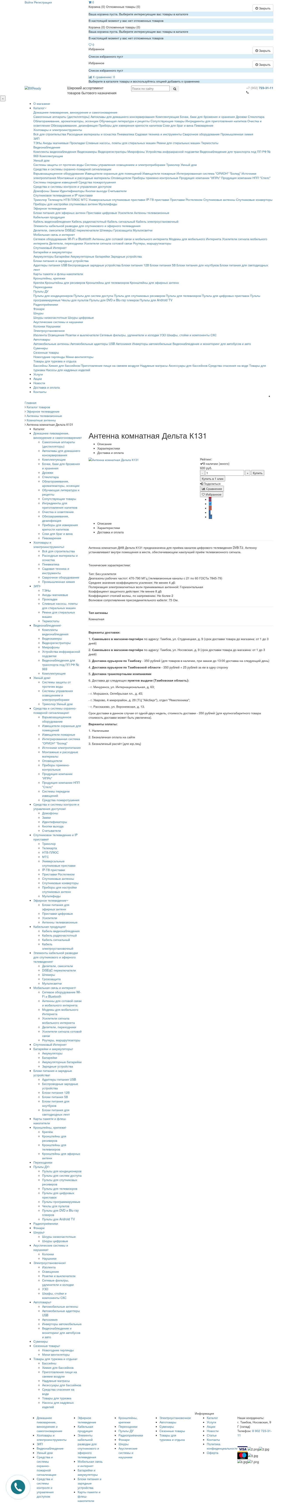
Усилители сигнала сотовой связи (108, 243)
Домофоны (41, 191)
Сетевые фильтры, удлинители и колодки (129, 335)
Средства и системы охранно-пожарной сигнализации (72, 169)
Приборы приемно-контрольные (155, 178)
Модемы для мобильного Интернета (195, 239)
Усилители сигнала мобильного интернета (58, 1020)
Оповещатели (121, 178)
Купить (257, 473)
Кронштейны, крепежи (49, 278)
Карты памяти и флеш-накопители (58, 274)
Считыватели (117, 191)
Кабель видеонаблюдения (52, 221)
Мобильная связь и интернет (54, 234)
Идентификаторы (72, 191)
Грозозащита (122, 230)
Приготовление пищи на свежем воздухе (110, 365)
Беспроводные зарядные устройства (94, 265)
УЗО (163, 335)
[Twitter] (210, 503)
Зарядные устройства (126, 256)
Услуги (38, 374)
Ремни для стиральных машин (178, 143)
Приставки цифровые (101, 212)
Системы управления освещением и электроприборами (125, 164)
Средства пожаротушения (97, 182)
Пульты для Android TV (156, 300)
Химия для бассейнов (64, 365)
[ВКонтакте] (210, 517)
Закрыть (264, 8)
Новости (39, 383)
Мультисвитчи (142, 230)
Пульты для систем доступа (93, 295)
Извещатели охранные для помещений (113, 173)
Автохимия (123, 343)
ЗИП (36, 138)
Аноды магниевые (56, 143)
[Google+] (210, 508)
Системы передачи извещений (55, 182)
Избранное (213, 494)
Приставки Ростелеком (186, 199)
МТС (84, 199)
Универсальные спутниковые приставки (117, 199)
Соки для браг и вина (178, 125)
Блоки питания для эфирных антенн (59, 212)
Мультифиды (108, 204)
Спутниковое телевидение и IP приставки (63, 195)
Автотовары (41, 339)
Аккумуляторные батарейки (90, 256)
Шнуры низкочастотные (50, 317)
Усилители (125, 212)
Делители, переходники (66, 243)
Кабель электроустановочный (157, 221)
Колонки (39, 326)
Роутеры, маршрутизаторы (152, 243)
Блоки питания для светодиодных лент (56, 1112)
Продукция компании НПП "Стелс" (246, 178)
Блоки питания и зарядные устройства (61, 260)
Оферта (212, 1452)
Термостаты (209, 143)
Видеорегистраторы (112, 151)
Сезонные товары (46, 352)
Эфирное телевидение (49, 208)
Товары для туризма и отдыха (54, 361)
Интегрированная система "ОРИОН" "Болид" (208, 173)
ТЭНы (37, 143)
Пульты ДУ (40, 291)
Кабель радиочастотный (89, 221)
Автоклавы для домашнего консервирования (123, 116)
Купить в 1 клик (212, 478)
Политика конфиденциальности (222, 1446)
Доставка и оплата (46, 387)
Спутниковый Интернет (50, 247)
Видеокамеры (87, 151)
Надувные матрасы (154, 365)
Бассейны (40, 365)
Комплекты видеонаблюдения (54, 151)
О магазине (41, 103)
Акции (37, 378)
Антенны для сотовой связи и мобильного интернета (130, 239)
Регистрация (43, 2)
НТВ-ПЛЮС (71, 199)
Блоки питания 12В (135, 265)
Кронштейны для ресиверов (65, 282)
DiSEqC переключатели (82, 230)
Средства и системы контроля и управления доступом (72, 186)
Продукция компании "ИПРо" (199, 178)
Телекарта (55, 199)
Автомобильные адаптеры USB (92, 343)
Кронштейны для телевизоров (107, 282)
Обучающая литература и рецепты (124, 121)
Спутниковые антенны (219, 199)
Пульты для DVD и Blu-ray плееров (114, 300)
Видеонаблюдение (46, 147)
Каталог (39, 108)
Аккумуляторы (43, 256)
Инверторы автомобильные (152, 343)
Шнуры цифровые (81, 317)
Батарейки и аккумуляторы (52, 252)
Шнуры (38, 313)
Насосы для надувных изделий (68, 370)
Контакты (39, 391)
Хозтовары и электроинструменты (57, 129)
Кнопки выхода (96, 191)
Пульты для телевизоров (183, 295)
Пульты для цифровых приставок (225, 295)
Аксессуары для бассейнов (188, 365)
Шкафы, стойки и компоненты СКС (192, 335)
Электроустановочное (49, 330)
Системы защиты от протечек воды (58, 164)
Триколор (40, 199)
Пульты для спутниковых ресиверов (139, 295)
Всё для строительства (49, 134)
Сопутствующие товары (168, 121)
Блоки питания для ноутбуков (197, 265)
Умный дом (41, 160)
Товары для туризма (56, 1398)
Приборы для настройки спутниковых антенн (65, 204)
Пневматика (125, 134)
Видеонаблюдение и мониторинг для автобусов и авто (212, 343)
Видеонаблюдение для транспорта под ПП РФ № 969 (60, 664)
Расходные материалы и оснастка (91, 134)
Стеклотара (256, 116)
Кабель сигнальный (121, 221)
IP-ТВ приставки (157, 199)
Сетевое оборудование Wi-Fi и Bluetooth (62, 239)
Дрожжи (241, 116)
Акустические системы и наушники (58, 322)
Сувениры (40, 348)
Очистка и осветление (58, 512)
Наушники (53, 326)
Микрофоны (136, 151)
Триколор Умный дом (181, 164)
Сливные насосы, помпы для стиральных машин (121, 143)
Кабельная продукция (49, 217)
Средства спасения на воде (228, 365)
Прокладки (77, 143)
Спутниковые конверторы (254, 199)
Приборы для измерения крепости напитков (130, 125)
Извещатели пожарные (159, 173)
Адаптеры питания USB (50, 265)
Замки (54, 191)
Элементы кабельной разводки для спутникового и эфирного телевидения (86, 226)
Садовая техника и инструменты (158, 134)
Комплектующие (167, 116)
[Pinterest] (210, 499)
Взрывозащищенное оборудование (58, 173)
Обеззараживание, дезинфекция (74, 125)
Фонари (39, 309)
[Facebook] (210, 512)
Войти (29, 2)
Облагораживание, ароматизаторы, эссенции (65, 121)
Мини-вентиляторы (79, 357)
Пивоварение (203, 125)
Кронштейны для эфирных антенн (154, 282)
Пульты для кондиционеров (53, 295)
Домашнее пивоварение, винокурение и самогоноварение (75, 112)
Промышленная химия (237, 134)
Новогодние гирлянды (49, 357)
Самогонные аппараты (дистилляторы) (61, 116)
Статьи (212, 1435)
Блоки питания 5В (163, 265)
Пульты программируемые (61, 1201)
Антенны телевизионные (151, 212)
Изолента (40, 335)
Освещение (56, 335)
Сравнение (213, 488)
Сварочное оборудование (201, 134)
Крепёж (38, 282)
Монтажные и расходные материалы (83, 178)
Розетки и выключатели (82, 335)
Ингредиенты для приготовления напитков (216, 121)
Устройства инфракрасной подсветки (172, 151)
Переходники (42, 287)
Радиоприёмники (45, 304)
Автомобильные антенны (51, 343)
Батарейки (62, 256)
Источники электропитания (61, 747)
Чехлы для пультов (74, 300)
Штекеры (106, 230)
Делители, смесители (48, 230)
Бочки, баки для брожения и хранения (207, 116)
